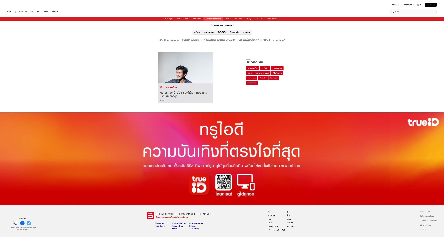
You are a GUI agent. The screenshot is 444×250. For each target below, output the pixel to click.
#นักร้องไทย (265, 68)
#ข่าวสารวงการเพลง (262, 73)
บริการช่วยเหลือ (425, 225)
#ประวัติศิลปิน (251, 78)
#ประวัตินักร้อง (277, 68)
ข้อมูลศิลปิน (234, 32)
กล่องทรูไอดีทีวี (273, 226)
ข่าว (186, 18)
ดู (15, 11)
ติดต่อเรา (423, 229)
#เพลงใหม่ (262, 78)
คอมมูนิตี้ (290, 226)
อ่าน (32, 11)
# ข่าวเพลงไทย (168, 87)
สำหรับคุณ (169, 18)
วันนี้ (9, 11)
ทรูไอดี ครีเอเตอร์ (273, 18)
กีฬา (178, 18)
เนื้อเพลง (246, 32)
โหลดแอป (395, 5)
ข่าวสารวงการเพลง (213, 18)
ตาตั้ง (46, 11)
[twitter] (28, 223)
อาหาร (228, 18)
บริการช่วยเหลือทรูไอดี (276, 230)
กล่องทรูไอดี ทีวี (409, 5)
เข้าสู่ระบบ (430, 4)
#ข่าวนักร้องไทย (252, 68)
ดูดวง (259, 18)
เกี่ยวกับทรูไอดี (425, 211)
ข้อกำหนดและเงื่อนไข (427, 216)
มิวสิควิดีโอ (222, 32)
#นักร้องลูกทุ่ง (277, 73)
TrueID (14, 5)
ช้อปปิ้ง (270, 222)
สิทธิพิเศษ (23, 11)
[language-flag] (418, 5)
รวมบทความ (209, 32)
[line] (16, 223)
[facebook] (22, 223)
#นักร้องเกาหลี (252, 83)
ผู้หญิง (249, 18)
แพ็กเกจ (290, 222)
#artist (249, 73)
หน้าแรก (197, 32)
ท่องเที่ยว (238, 18)
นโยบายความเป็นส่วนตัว (428, 220)
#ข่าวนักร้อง (274, 78)
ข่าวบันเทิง (197, 18)
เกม (38, 11)
